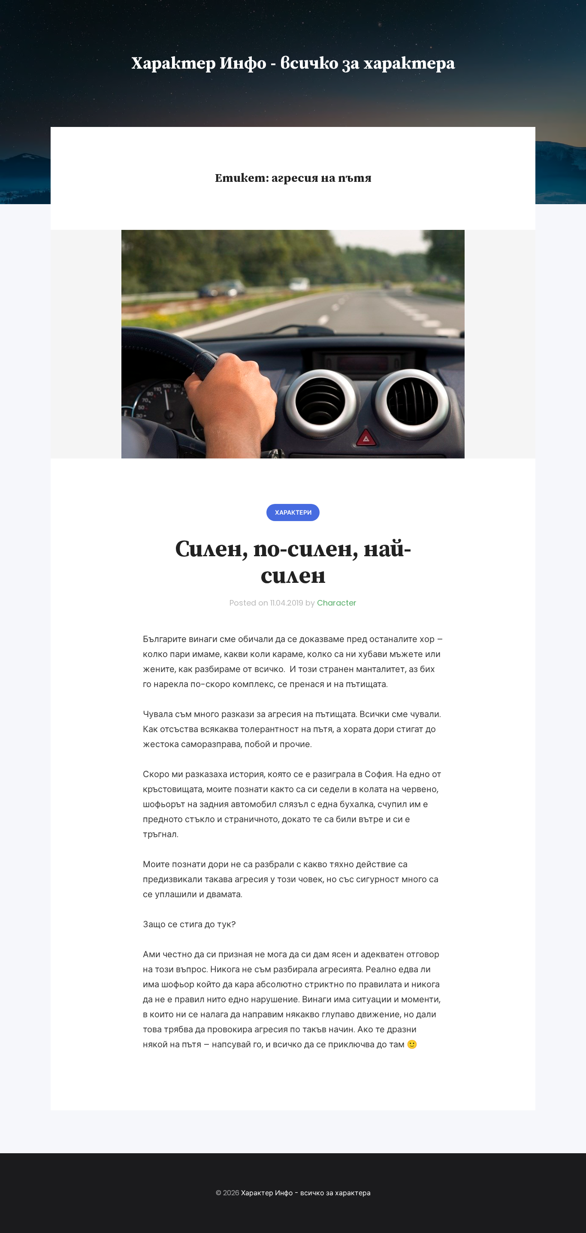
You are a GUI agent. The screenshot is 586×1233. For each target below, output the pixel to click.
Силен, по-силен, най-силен (293, 563)
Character (336, 602)
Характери (293, 512)
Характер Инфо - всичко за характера (293, 63)
